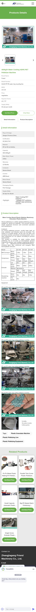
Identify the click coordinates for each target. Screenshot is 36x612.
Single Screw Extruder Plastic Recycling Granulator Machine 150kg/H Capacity (9, 534)
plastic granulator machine (20, 433)
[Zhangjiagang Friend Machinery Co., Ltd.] (18, 3)
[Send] (33, 609)
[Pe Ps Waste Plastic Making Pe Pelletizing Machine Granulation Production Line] (9, 463)
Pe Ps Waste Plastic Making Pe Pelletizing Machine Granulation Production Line (9, 475)
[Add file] (2, 609)
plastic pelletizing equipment (13, 441)
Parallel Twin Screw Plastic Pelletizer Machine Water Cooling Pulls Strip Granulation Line (26, 475)
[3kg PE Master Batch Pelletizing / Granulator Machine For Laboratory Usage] (27, 493)
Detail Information (9, 119)
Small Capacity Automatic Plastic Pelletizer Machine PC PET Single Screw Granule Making (9, 504)
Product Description (26, 119)
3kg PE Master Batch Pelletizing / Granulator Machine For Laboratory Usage (26, 504)
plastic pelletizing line (10, 437)
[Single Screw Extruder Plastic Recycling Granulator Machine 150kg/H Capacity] (9, 523)
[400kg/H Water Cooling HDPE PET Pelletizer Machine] (18, 37)
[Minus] (33, 569)
